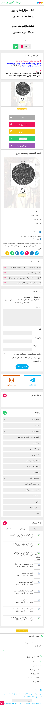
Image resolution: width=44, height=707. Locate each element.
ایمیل (38, 337)
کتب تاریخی (35, 455)
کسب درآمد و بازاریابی (32, 490)
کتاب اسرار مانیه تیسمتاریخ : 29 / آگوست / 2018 (24, 583)
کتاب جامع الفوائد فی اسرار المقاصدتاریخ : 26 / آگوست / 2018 (22, 619)
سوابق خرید (34, 669)
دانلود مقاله (35, 431)
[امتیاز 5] (26, 109)
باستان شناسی (34, 419)
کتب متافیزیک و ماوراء (32, 484)
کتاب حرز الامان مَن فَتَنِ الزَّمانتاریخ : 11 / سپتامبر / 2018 (23, 554)
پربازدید (22, 529)
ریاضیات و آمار (34, 449)
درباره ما (36, 681)
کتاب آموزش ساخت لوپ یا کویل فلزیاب (28, 283)
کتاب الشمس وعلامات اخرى (28, 153)
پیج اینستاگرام (11, 385)
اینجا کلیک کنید (15, 66)
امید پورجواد (36, 643)
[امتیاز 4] (24, 109)
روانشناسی (36, 443)
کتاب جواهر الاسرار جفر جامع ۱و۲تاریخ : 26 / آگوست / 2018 (23, 610)
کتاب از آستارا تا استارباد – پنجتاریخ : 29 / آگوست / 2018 (23, 592)
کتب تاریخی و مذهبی (32, 466)
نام (39, 329)
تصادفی (8, 529)
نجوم (37, 502)
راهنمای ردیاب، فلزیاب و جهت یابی (30, 236)
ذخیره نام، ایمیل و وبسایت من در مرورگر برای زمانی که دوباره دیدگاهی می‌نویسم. (26, 358)
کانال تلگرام (32, 385)
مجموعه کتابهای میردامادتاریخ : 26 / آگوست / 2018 (24, 601)
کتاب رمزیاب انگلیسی (34, 273)
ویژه (38, 513)
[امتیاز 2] (20, 109)
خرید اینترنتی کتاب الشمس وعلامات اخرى (28, 243)
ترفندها (37, 425)
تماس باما (35, 673)
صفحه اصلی (34, 662)
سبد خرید (35, 665)
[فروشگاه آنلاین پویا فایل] (22, 24)
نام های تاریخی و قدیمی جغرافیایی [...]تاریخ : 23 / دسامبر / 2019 (21, 536)
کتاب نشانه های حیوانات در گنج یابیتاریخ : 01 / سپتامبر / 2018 (22, 565)
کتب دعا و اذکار (34, 478)
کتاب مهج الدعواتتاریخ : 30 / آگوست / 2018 (24, 574)
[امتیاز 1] (18, 109)
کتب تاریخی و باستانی (32, 461)
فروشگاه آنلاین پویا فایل (11, 2)
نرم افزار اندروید (34, 508)
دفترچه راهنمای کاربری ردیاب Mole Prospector (26, 268)
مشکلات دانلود (33, 677)
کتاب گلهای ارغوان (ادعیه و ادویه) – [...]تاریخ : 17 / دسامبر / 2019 (20, 545)
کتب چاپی (36, 472)
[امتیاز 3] (22, 109)
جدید (36, 529)
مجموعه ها (36, 496)
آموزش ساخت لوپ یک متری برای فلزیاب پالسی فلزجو (24, 278)
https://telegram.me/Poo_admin (22, 73)
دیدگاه (38, 307)
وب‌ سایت (37, 345)
